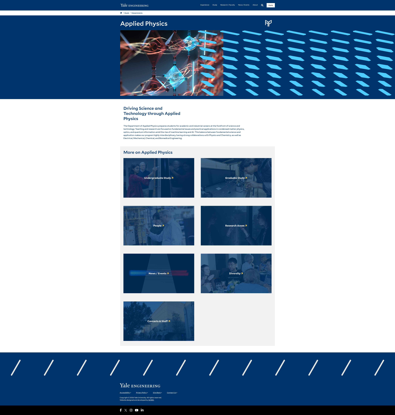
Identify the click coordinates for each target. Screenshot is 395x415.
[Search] (262, 5)
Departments (137, 13)
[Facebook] (121, 410)
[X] (125, 410)
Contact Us (172, 393)
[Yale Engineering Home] (135, 5)
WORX (151, 400)
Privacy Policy (142, 393)
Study (127, 13)
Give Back (157, 393)
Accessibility (125, 393)
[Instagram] (131, 410)
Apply (270, 5)
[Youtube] (136, 410)
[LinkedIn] (142, 410)
